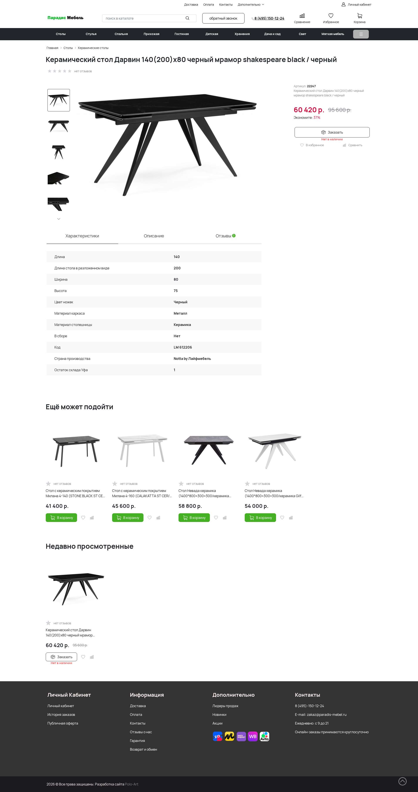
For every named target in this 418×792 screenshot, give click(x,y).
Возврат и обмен (143, 749)
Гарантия (137, 740)
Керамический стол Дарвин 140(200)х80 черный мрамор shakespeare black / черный (69, 633)
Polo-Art (131, 784)
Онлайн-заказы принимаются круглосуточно (332, 732)
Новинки (219, 714)
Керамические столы (93, 48)
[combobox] (149, 18)
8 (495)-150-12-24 (309, 705)
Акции (217, 723)
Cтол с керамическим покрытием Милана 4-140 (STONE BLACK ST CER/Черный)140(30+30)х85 (76, 493)
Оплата (136, 714)
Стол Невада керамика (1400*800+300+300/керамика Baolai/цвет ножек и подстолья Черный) (204, 493)
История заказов (61, 714)
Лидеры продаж (225, 705)
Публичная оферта (62, 723)
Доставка (138, 705)
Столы (68, 48)
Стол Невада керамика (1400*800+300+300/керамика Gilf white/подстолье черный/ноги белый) (273, 493)
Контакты (137, 723)
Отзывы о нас (141, 732)
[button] (58, 219)
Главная (52, 48)
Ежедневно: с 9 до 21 (312, 723)
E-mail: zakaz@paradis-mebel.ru (321, 714)
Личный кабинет (60, 705)
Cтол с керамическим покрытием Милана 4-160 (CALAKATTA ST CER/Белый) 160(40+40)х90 (141, 493)
